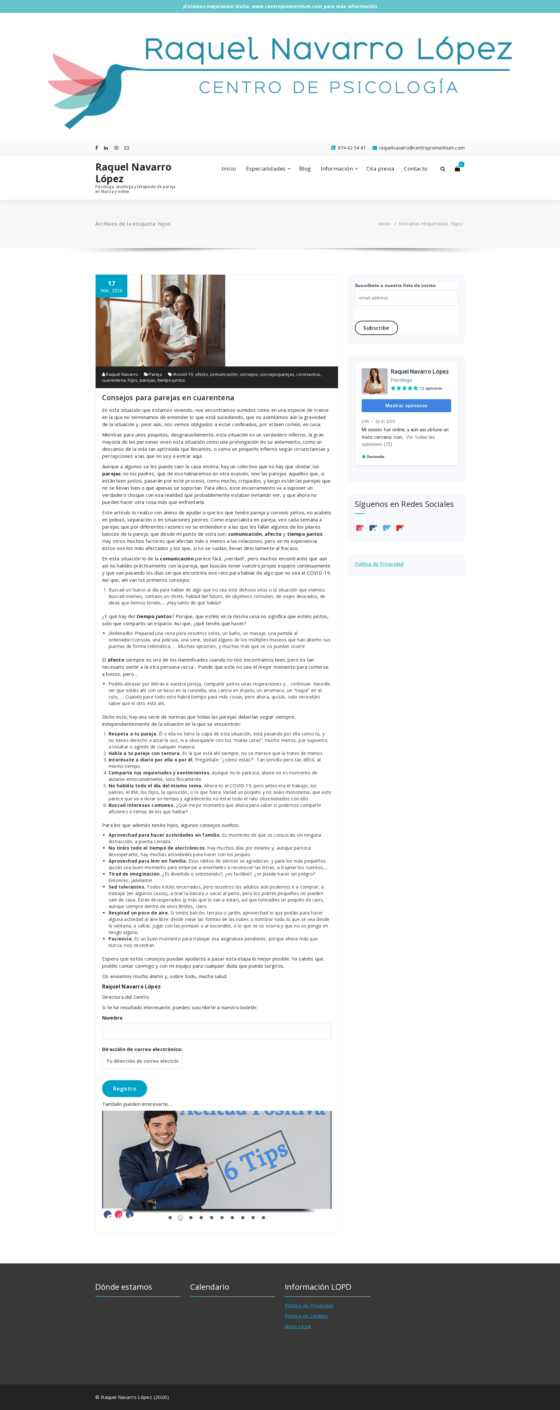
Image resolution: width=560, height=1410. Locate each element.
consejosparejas (277, 374)
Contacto (415, 168)
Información (337, 168)
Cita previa (380, 168)
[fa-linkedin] (106, 148)
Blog (305, 168)
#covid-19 (183, 374)
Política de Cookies (306, 1315)
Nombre (112, 1017)
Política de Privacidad (379, 563)
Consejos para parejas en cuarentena (168, 397)
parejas (147, 380)
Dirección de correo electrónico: (142, 1049)
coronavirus (308, 374)
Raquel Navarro (121, 374)
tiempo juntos (171, 380)
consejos (249, 374)
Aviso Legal (298, 1326)
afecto (201, 374)
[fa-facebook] (96, 148)
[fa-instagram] (116, 148)
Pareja (155, 374)
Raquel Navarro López (133, 173)
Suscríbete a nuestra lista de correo (395, 285)
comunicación (224, 374)
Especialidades (266, 168)
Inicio (229, 168)
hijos (132, 380)
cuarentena (114, 380)
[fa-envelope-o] (126, 148)
